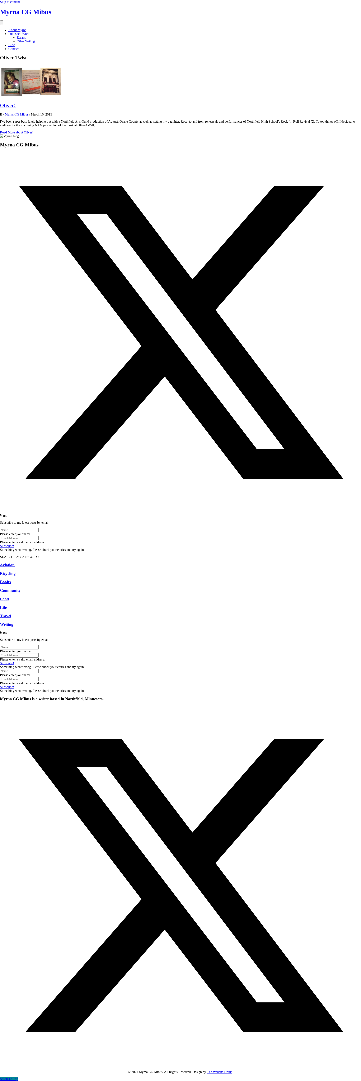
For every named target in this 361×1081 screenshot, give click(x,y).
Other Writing (26, 41)
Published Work (18, 34)
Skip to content (10, 2)
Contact (13, 49)
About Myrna (17, 30)
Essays (21, 37)
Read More (16, 132)
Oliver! (8, 105)
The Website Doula (219, 1072)
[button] (180, 511)
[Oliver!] (31, 96)
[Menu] (1, 22)
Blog (11, 45)
